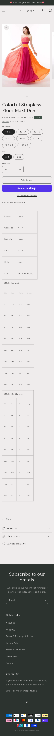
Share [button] (8, 519)
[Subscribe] (44, 600)
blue (19, 157)
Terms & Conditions (15, 650)
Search (9, 663)
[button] (3, 10)
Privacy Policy (12, 643)
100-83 (9, 145)
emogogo (23, 730)
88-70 (37, 132)
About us (10, 623)
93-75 (23, 138)
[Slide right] (33, 96)
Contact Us (11, 656)
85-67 (23, 132)
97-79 (36, 138)
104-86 (24, 145)
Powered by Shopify (32, 730)
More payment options (27, 195)
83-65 (8, 132)
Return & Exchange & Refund (20, 636)
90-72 (8, 138)
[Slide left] (20, 96)
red (7, 157)
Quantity (6, 163)
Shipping (5, 121)
